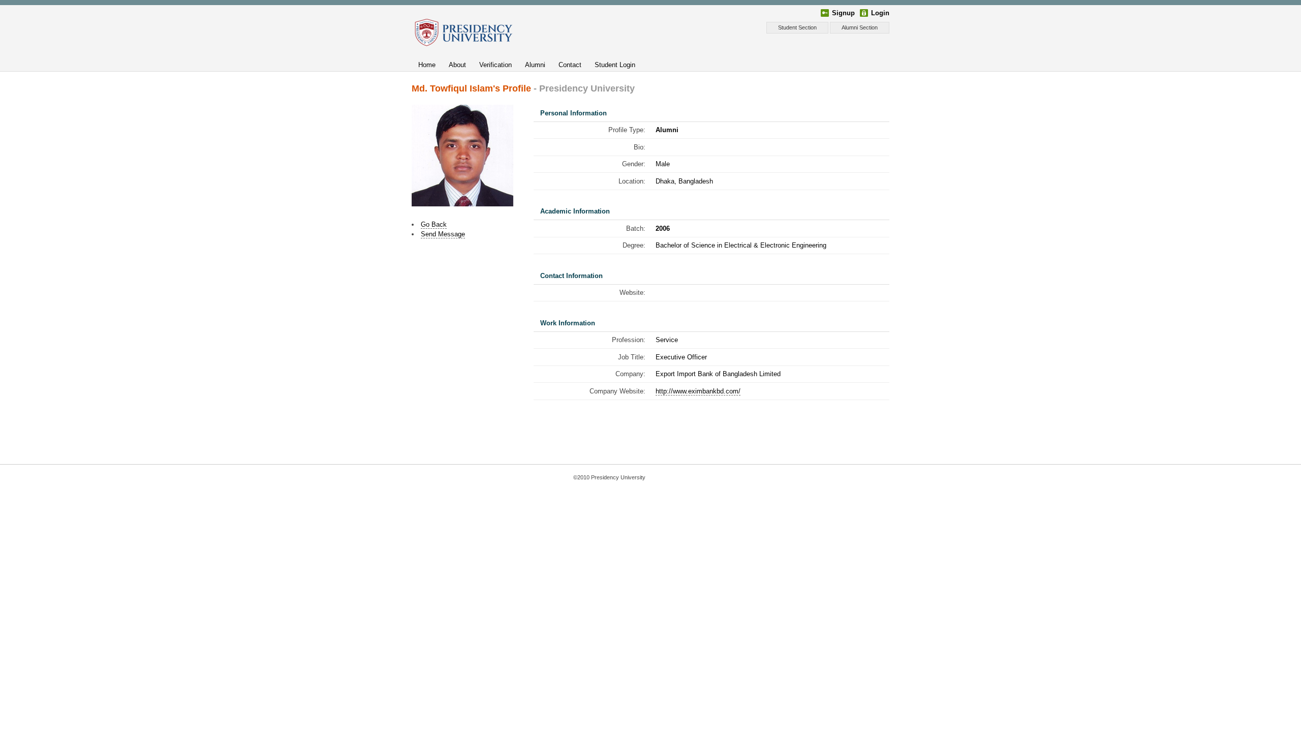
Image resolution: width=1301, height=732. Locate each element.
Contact (570, 65)
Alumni (535, 65)
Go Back (434, 224)
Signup (843, 13)
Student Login (615, 65)
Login (880, 13)
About (457, 65)
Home (427, 65)
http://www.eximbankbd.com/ (698, 391)
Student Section (797, 27)
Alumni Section (860, 27)
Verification (495, 65)
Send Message (443, 234)
